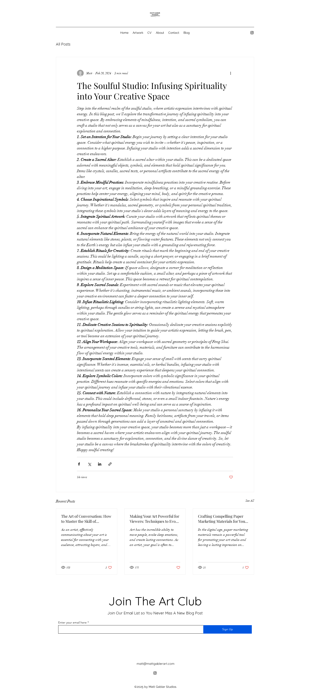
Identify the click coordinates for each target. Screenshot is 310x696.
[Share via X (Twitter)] (89, 464)
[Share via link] (110, 464)
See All (249, 501)
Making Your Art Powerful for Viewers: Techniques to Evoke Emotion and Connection (154, 519)
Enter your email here (72, 622)
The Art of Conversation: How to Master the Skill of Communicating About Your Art (86, 519)
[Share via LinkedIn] (100, 464)
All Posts (63, 44)
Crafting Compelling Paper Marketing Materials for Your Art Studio (222, 519)
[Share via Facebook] (79, 464)
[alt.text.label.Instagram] (252, 33)
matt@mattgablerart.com (155, 664)
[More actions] (230, 73)
